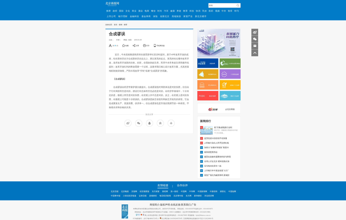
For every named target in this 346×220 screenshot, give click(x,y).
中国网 (184, 191)
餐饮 (153, 11)
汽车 (166, 11)
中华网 (192, 191)
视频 (217, 11)
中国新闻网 (202, 191)
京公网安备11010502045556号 (171, 218)
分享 (137, 45)
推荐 (108, 11)
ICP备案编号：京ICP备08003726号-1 (146, 218)
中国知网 (232, 191)
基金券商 (146, 16)
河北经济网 (209, 196)
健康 (172, 11)
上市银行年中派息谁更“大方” (216, 170)
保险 (155, 16)
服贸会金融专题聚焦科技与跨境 (217, 157)
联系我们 (186, 204)
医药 (211, 11)
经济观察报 (144, 191)
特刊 (236, 11)
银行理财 (122, 16)
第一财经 (174, 191)
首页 (115, 24)
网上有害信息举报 (151, 215)
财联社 (223, 191)
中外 (224, 11)
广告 (193, 204)
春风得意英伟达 (210, 152)
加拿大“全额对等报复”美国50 (216, 147)
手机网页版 (161, 45)
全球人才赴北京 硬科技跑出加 (216, 161)
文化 (127, 11)
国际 (121, 11)
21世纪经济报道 (129, 196)
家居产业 (188, 16)
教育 (185, 11)
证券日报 (143, 196)
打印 (147, 45)
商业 (134, 11)
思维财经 (153, 196)
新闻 (120, 24)
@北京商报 (230, 109)
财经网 (165, 191)
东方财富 (155, 191)
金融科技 (134, 16)
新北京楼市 (201, 16)
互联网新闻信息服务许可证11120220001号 (198, 218)
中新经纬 (213, 191)
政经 (115, 11)
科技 (191, 11)
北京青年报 (178, 196)
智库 (230, 11)
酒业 (140, 11)
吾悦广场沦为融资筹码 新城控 (216, 175)
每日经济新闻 (165, 196)
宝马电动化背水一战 (212, 166)
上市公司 (111, 16)
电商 (147, 11)
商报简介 (154, 204)
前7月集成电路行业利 (223, 127)
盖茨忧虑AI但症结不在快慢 (215, 138)
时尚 (159, 11)
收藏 (127, 45)
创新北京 (164, 16)
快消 (198, 11)
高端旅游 (176, 16)
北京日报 (114, 191)
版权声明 (165, 204)
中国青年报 (115, 196)
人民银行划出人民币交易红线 (216, 143)
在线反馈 (175, 204)
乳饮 (204, 11)
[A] (110, 45)
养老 (179, 11)
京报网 (134, 191)
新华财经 (198, 196)
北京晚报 (125, 191)
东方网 (188, 196)
